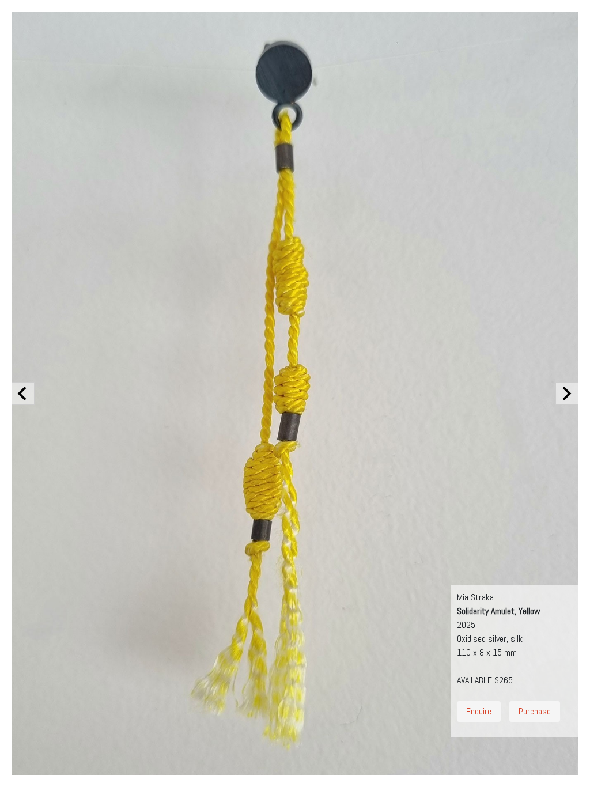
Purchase (535, 711)
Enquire (478, 711)
